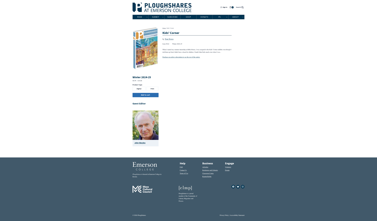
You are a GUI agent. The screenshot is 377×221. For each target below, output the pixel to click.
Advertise (205, 167)
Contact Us (183, 170)
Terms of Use (184, 173)
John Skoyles (139, 143)
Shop (188, 17)
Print (152, 89)
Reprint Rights (206, 176)
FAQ (181, 167)
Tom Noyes (169, 39)
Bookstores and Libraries (210, 170)
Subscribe (172, 17)
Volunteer (228, 167)
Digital (139, 89)
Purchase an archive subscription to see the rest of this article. (181, 57)
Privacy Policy (224, 215)
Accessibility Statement (237, 215)
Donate (204, 17)
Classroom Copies (208, 173)
